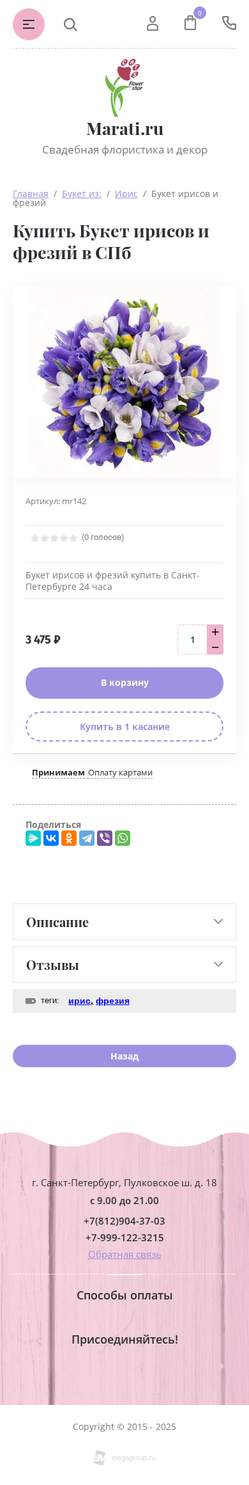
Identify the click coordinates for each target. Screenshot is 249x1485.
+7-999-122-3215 (125, 1238)
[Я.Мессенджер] (33, 838)
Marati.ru (124, 128)
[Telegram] (86, 838)
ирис (79, 1001)
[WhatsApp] (122, 838)
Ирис (126, 193)
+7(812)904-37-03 (124, 1221)
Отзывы (52, 964)
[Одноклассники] (69, 838)
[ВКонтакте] (51, 838)
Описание (57, 921)
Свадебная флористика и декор (124, 149)
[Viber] (104, 838)
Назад (124, 1056)
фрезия (113, 1001)
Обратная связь (125, 1254)
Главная (31, 193)
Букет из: (82, 193)
